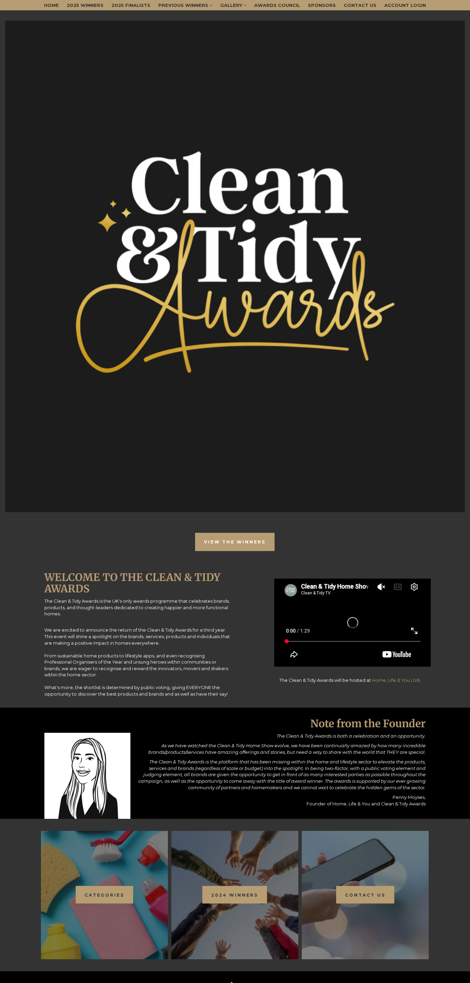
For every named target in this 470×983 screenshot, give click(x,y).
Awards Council (277, 5)
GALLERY (232, 5)
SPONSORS (322, 5)
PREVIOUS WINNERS (184, 5)
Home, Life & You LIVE (396, 680)
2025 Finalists (130, 5)
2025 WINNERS (85, 5)
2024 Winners (234, 895)
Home (51, 5)
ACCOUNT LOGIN (405, 5)
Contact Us (360, 5)
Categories (104, 895)
